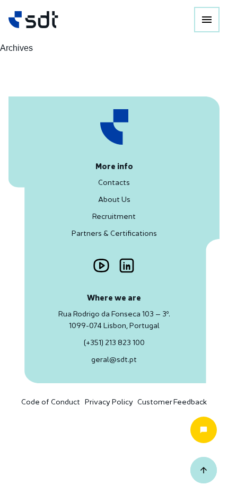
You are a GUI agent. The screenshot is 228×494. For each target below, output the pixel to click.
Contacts (114, 182)
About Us (114, 199)
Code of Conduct (50, 401)
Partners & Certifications (114, 232)
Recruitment (114, 215)
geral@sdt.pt (114, 359)
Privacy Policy (109, 401)
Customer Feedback (172, 401)
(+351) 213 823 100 (114, 342)
